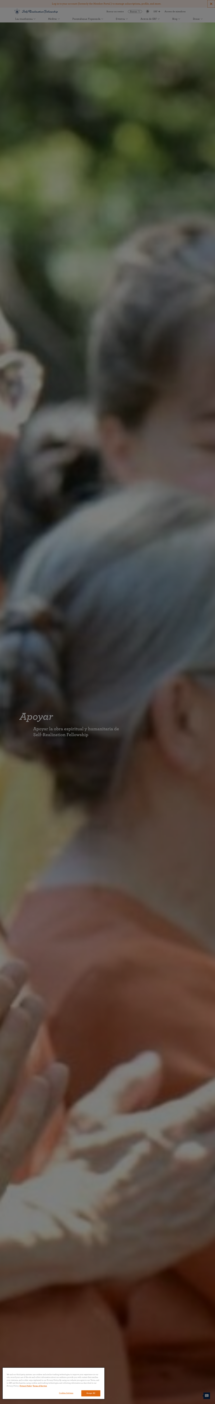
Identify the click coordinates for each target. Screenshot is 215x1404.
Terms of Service (40, 1386)
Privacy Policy (26, 1386)
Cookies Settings (66, 1393)
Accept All (90, 1393)
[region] (53, 1383)
